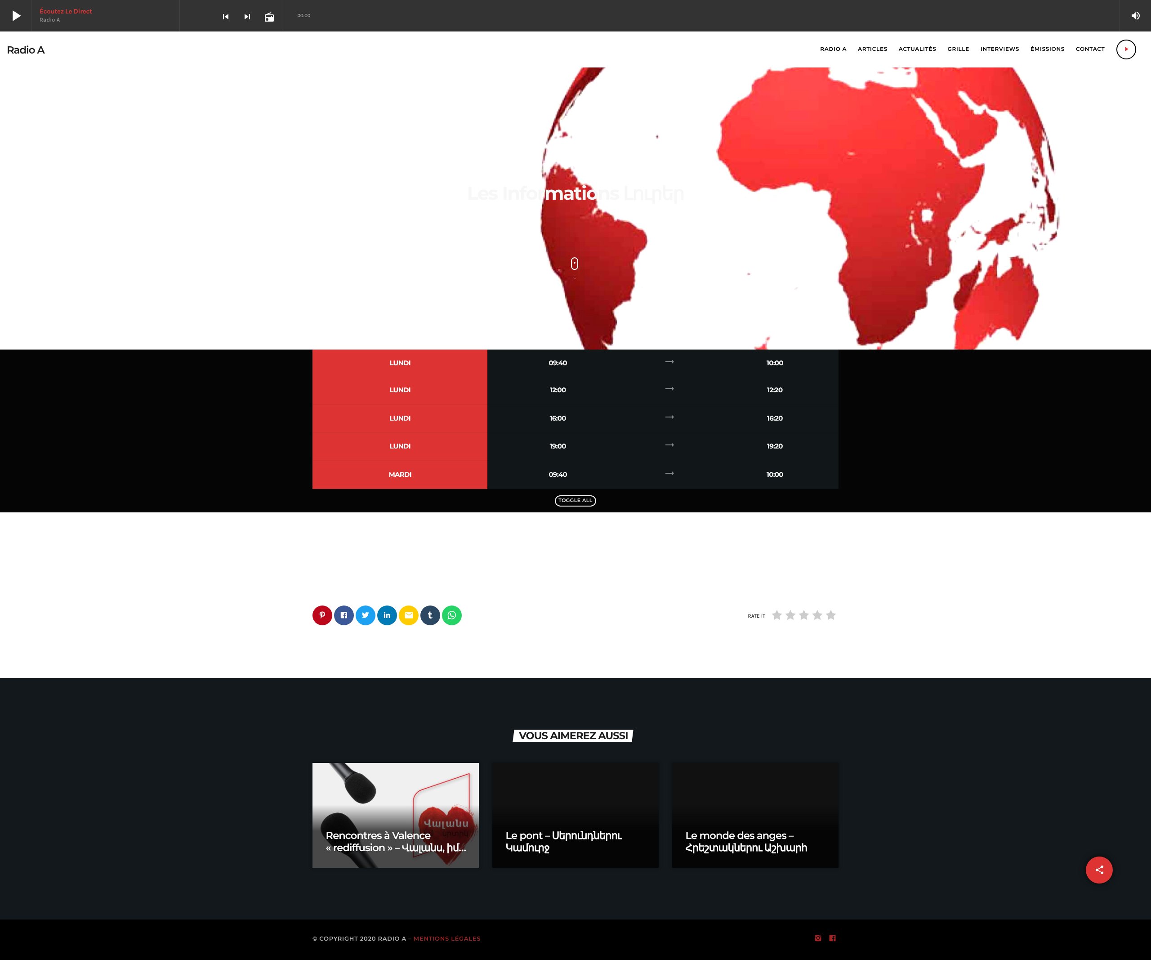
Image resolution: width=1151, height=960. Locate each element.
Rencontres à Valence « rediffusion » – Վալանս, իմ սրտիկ (392, 847)
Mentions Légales (447, 938)
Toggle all (575, 500)
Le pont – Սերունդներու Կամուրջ (563, 841)
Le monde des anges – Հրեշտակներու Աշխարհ (746, 841)
